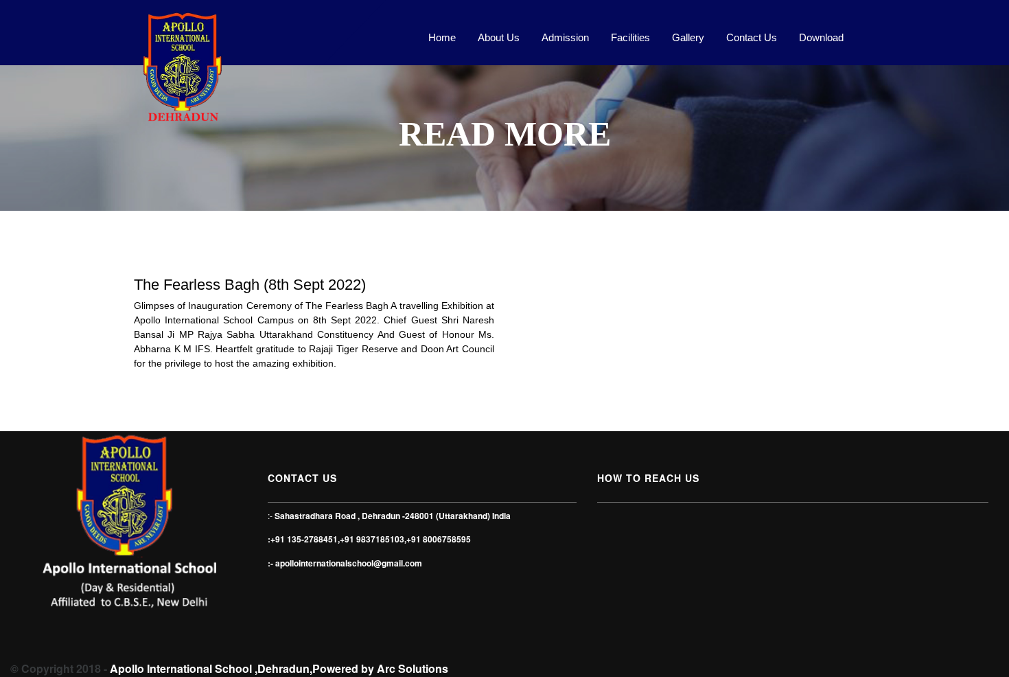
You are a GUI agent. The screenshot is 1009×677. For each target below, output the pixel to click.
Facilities (630, 37)
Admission (565, 37)
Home (442, 37)
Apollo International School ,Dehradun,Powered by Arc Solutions (279, 668)
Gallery (688, 37)
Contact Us (751, 37)
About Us (499, 37)
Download (821, 37)
